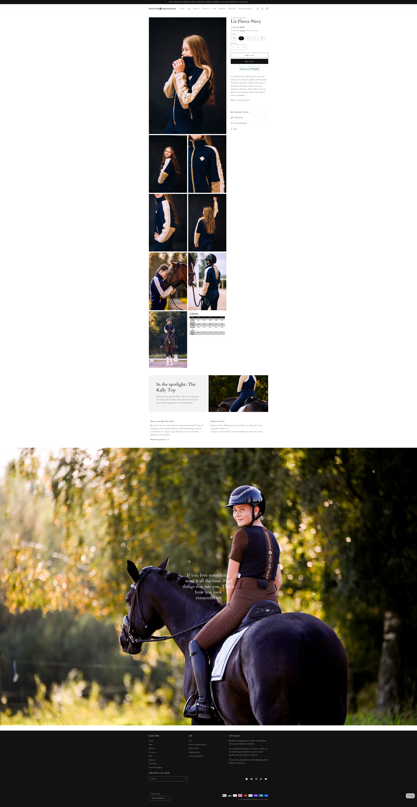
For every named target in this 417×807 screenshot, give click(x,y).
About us (152, 748)
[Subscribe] (185, 778)
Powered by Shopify (263, 799)
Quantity (234, 43)
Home (151, 741)
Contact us (152, 752)
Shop (150, 745)
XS (234, 38)
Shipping (242, 30)
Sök (190, 741)
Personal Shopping (155, 767)
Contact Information (196, 756)
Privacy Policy (194, 748)
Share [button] (235, 129)
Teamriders (153, 764)
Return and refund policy (197, 745)
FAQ (150, 756)
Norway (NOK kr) (158, 798)
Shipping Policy (194, 752)
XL (262, 38)
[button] (257, 8)
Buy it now (249, 61)
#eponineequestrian (158, 439)
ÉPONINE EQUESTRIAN (250, 799)
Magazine (152, 760)
